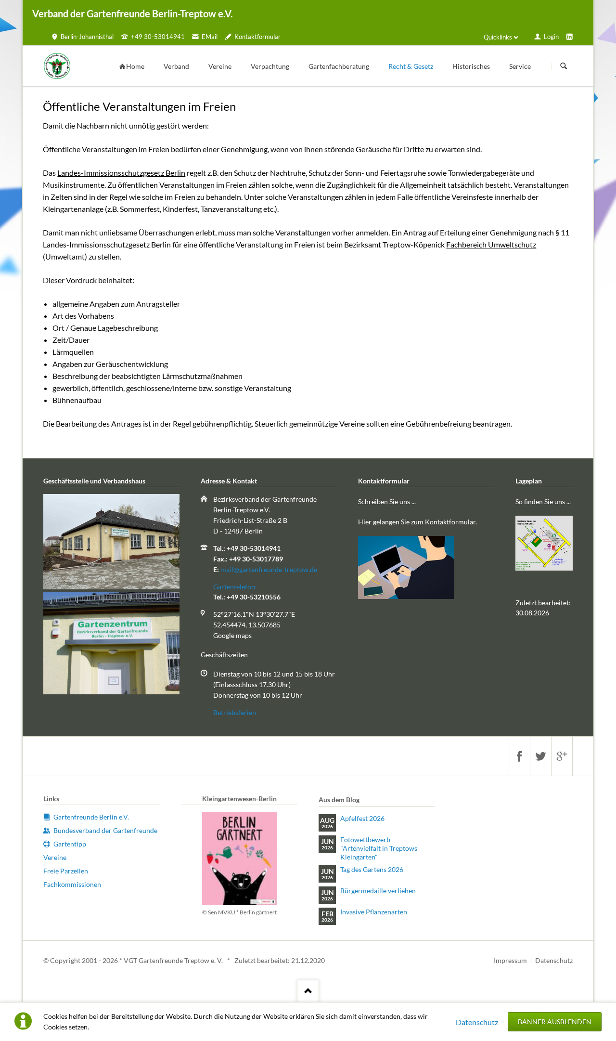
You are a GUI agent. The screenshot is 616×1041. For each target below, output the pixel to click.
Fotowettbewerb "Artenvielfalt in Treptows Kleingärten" (378, 848)
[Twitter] (540, 756)
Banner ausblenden (554, 1021)
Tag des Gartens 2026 (371, 869)
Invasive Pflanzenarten (373, 912)
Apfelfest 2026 (362, 818)
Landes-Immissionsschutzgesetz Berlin (121, 172)
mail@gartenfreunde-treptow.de (268, 569)
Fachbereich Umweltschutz (491, 244)
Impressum (510, 960)
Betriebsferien (234, 712)
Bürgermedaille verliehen (378, 890)
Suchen (563, 66)
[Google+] (561, 756)
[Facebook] (519, 756)
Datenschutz (477, 1022)
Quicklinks (498, 37)
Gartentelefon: (235, 587)
